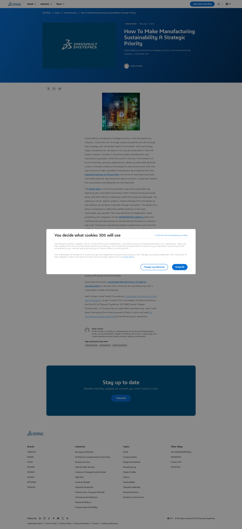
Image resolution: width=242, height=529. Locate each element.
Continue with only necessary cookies (171, 235)
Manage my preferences (154, 267)
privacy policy (128, 257)
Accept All (179, 267)
